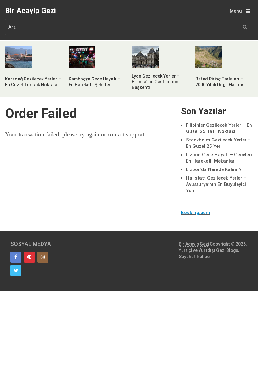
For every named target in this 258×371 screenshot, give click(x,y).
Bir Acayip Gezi (30, 10)
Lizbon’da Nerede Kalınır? (214, 169)
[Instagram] (42, 257)
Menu (236, 11)
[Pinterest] (29, 257)
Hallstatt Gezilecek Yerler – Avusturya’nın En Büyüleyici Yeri (216, 184)
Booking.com (195, 212)
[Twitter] (15, 270)
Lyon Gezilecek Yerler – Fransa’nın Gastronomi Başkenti (156, 82)
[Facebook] (15, 257)
